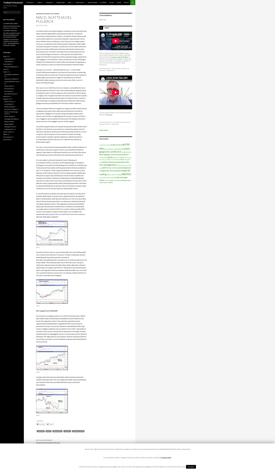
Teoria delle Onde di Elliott (106, 177)
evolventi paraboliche (119, 154)
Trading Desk (60, 2)
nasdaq (119, 165)
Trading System (8, 129)
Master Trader (92, 2)
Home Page (29, 2)
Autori (119, 2)
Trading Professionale (13, 2)
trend (101, 182)
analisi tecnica (116, 145)
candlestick (115, 151)
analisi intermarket (104, 145)
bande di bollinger (109, 149)
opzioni (123, 165)
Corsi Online (79, 2)
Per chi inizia (7, 91)
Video (106, 28)
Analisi (39, 2)
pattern (105, 167)
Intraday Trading (9, 107)
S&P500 (114, 174)
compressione (126, 152)
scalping (118, 174)
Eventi (5, 69)
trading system (78, 431)
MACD (49, 431)
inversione (114, 159)
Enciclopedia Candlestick (11, 74)
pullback (109, 174)
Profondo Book (8, 59)
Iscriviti (126, 2)
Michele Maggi (43, 25)
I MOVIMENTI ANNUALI (10, 30)
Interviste (6, 96)
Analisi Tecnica (8, 101)
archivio (41, 431)
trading (106, 180)
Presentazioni (7, 137)
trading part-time (114, 180)
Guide (69, 2)
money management (114, 163)
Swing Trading (8, 124)
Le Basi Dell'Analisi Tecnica (12, 81)
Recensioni (6, 139)
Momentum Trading (51, 14)
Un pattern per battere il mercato (48, 441)
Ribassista (102, 20)
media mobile (107, 162)
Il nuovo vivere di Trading (119, 57)
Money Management (10, 67)
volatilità (110, 182)
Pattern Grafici (8, 86)
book (115, 149)
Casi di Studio (8, 104)
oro (126, 165)
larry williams (121, 159)
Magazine (49, 2)
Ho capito (191, 467)
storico (67, 431)
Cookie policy (166, 457)
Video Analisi (8, 61)
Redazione (110, 70)
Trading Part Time (9, 126)
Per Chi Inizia (8, 88)
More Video (104, 130)
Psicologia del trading (10, 119)
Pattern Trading (8, 116)
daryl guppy (104, 154)
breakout (119, 149)
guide (110, 157)
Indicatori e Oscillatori (10, 79)
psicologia (123, 168)
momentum (120, 162)
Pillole (111, 2)
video (105, 182)
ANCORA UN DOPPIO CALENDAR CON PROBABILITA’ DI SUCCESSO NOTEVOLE (12, 35)
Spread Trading (8, 121)
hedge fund (116, 157)
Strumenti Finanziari (10, 94)
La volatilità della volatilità (10, 23)
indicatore (123, 157)
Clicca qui (109, 114)
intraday (108, 159)
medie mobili (58, 431)
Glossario (103, 2)
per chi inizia (113, 168)
